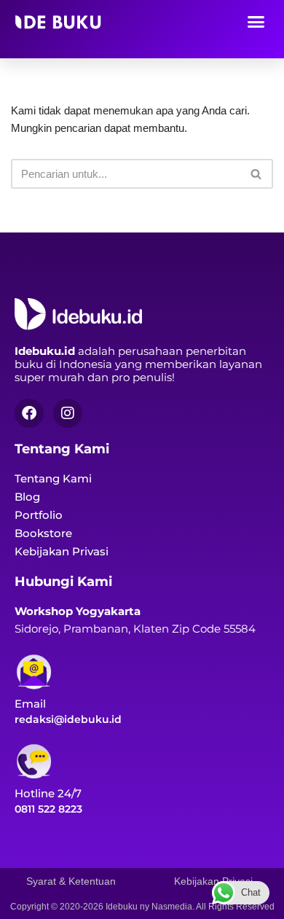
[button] (256, 21)
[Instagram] (67, 413)
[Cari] (256, 174)
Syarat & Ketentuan (71, 881)
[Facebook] (29, 413)
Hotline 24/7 (48, 793)
